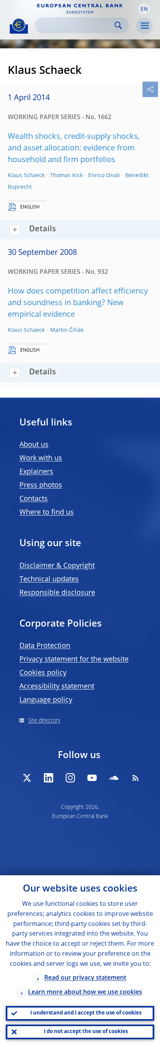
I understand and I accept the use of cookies (85, 1013)
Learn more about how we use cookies (85, 992)
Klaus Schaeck (26, 175)
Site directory (44, 720)
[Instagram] (70, 778)
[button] (144, 9)
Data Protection (44, 645)
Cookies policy (42, 673)
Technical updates (49, 579)
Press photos (40, 485)
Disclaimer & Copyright (57, 565)
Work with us (40, 458)
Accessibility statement (56, 686)
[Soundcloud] (113, 778)
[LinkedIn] (48, 778)
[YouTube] (92, 778)
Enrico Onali (104, 175)
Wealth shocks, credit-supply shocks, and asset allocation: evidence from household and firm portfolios (74, 148)
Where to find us (46, 512)
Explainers (36, 471)
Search (118, 25)
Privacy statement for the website (74, 659)
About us (34, 444)
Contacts (33, 498)
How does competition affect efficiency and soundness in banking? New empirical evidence (78, 303)
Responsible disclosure (57, 592)
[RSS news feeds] (135, 778)
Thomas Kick (66, 175)
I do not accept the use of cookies (86, 1031)
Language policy (45, 700)
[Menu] (144, 26)
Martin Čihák (66, 330)
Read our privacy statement (85, 978)
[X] (26, 778)
